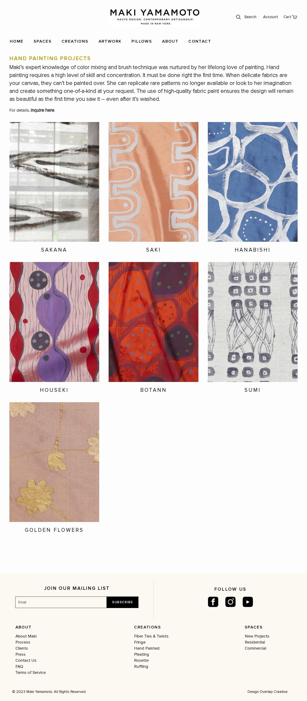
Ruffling (141, 666)
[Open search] (238, 17)
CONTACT (199, 41)
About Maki (26, 636)
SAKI (153, 250)
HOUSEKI (54, 390)
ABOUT (170, 41)
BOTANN (153, 390)
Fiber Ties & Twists (151, 636)
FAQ (19, 666)
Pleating (141, 654)
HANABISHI (253, 250)
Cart (287, 17)
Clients (21, 648)
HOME (17, 41)
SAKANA (54, 250)
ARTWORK (110, 41)
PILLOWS (142, 41)
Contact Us (26, 660)
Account (270, 17)
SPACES (43, 41)
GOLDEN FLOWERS (54, 530)
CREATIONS (75, 41)
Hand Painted (147, 648)
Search (250, 17)
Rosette (141, 660)
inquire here (42, 110)
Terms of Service (30, 672)
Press (20, 654)
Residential (255, 642)
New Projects (257, 636)
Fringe (140, 642)
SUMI (253, 390)
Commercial (255, 648)
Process (22, 642)
